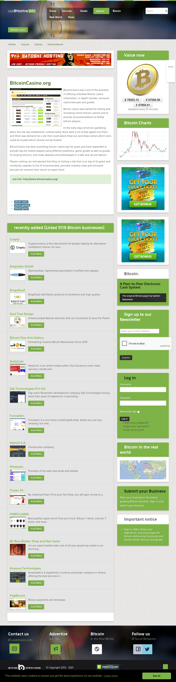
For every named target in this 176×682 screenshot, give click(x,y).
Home (53, 11)
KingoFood (17, 290)
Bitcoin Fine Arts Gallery (27, 337)
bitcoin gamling (22, 205)
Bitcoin (117, 11)
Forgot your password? (135, 422)
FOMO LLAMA (19, 514)
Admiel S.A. (18, 443)
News (71, 17)
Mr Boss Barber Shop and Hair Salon (35, 541)
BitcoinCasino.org (30, 83)
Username (125, 384)
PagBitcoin (17, 595)
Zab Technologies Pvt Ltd (27, 388)
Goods (83, 11)
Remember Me (128, 411)
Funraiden (17, 415)
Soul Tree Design (22, 314)
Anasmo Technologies (25, 568)
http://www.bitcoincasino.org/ (40, 179)
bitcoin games (21, 208)
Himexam (16, 466)
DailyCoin (17, 361)
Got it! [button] (156, 675)
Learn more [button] (111, 675)
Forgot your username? (135, 426)
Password (125, 398)
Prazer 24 (16, 490)
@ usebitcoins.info (20, 640)
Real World (56, 17)
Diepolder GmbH (21, 266)
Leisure (100, 11)
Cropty (14, 239)
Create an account (133, 430)
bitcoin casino (21, 202)
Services (67, 11)
